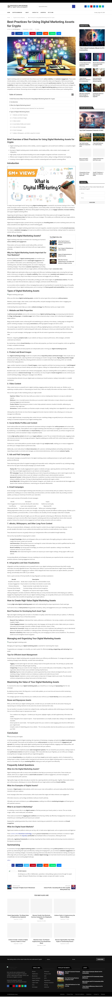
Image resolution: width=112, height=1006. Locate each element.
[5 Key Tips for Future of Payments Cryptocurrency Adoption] (53, 242)
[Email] (97, 6)
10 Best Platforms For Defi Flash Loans (98, 159)
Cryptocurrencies (17, 12)
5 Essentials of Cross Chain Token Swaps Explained (84, 174)
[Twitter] (88, 6)
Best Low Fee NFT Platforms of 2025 (83, 159)
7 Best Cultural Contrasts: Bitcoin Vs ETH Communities (91, 49)
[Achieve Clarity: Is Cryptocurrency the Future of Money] (65, 906)
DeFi (45, 976)
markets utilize (21, 833)
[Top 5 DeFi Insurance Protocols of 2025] (92, 120)
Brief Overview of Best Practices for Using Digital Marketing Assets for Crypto (32, 98)
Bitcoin (34, 971)
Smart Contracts (36, 978)
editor (8, 860)
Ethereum (46, 971)
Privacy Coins (47, 973)
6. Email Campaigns (17, 130)
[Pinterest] (91, 6)
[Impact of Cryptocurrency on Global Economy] (53, 255)
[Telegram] (103, 6)
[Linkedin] (94, 6)
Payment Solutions (49, 982)
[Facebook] (85, 6)
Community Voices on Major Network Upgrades (98, 95)
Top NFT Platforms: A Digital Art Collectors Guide (98, 174)
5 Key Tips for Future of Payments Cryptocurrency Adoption (64, 243)
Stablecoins (35, 973)
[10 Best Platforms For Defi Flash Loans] (99, 153)
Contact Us (35, 12)
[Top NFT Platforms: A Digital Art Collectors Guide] (99, 166)
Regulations (47, 980)
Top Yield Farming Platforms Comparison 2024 (84, 145)
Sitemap (103, 994)
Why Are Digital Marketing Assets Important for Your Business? (28, 108)
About (27, 12)
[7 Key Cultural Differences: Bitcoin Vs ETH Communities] (85, 72)
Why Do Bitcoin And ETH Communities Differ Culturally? (99, 64)
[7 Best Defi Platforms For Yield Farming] (99, 137)
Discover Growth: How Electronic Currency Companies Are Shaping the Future (41, 917)
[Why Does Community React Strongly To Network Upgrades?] (85, 88)
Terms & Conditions (79, 994)
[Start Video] (41, 185)
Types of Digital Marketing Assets (19, 111)
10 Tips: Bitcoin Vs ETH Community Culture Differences (85, 64)
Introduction (14, 102)
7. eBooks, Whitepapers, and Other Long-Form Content (26, 133)
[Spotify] (100, 6)
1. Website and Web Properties (20, 115)
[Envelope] (20, 986)
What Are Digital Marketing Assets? (20, 105)
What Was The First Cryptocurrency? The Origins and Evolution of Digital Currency (66, 261)
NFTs (45, 978)
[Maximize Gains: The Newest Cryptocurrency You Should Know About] (41, 930)
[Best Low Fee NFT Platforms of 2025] (85, 153)
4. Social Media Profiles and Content (21, 124)
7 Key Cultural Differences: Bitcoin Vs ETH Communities (84, 80)
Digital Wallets (35, 980)
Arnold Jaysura (16, 29)
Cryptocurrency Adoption (19, 17)
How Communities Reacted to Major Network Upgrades (97, 80)
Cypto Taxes (35, 982)
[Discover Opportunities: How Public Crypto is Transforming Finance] (65, 930)
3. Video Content (16, 121)
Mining (46, 984)
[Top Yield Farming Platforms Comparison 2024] (85, 137)
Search (73, 6)
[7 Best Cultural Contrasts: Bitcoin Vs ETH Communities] (92, 37)
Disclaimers (89, 994)
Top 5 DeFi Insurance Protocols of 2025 (91, 130)
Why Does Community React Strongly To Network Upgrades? (84, 95)
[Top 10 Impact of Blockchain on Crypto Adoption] (53, 249)
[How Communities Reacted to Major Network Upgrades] (99, 72)
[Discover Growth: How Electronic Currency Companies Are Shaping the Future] (41, 906)
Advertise (43, 12)
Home (8, 12)
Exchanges (34, 987)
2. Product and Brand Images (19, 118)
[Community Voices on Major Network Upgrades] (99, 88)
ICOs (33, 984)
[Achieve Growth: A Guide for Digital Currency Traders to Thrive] (18, 930)
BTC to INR (50, 12)
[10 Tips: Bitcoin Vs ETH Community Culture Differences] (85, 57)
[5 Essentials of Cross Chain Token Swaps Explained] (85, 166)
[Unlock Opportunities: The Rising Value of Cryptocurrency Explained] (18, 906)
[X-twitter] (11, 986)
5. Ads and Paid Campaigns (19, 127)
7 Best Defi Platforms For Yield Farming (98, 144)
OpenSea (24, 835)
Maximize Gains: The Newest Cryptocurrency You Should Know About (41, 941)
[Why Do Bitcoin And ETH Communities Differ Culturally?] (99, 57)
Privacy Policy (70, 994)
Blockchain (35, 976)
